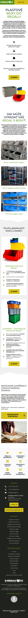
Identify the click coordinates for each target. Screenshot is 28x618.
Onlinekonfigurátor (20, 473)
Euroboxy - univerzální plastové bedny (14, 330)
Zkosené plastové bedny (14, 267)
